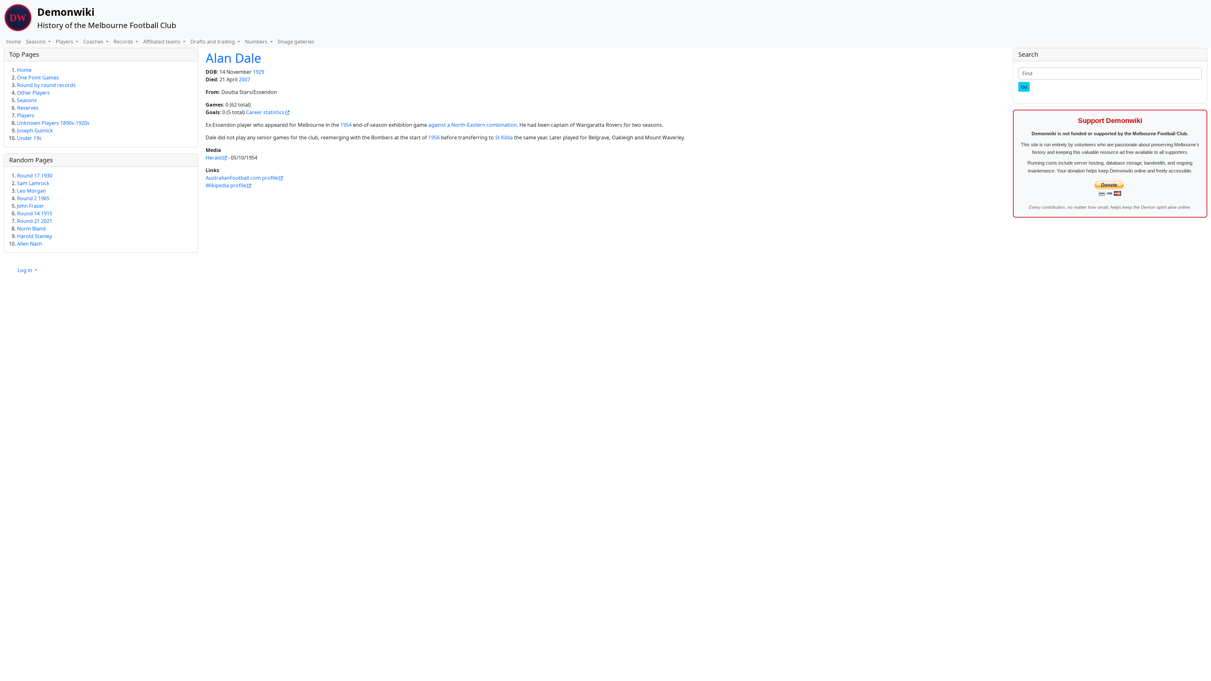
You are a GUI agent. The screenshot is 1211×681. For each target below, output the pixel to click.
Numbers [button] (257, 41)
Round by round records (46, 85)
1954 (346, 124)
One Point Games (38, 77)
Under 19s (29, 138)
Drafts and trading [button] (213, 41)
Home (13, 41)
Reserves (27, 107)
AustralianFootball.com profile (242, 177)
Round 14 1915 (34, 213)
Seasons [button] (36, 41)
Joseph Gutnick (35, 130)
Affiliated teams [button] (162, 41)
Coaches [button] (94, 41)
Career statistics (265, 112)
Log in (25, 270)
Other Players (33, 92)
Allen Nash (29, 243)
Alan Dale (233, 58)
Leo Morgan (31, 190)
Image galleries (296, 41)
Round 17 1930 (34, 175)
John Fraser (30, 205)
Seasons (27, 100)
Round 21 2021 (34, 221)
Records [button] (124, 41)
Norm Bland (31, 228)
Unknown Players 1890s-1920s (53, 122)
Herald (214, 157)
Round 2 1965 (33, 198)
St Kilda (504, 137)
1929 (258, 71)
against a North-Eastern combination (472, 124)
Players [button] (65, 41)
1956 (434, 137)
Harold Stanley (34, 236)
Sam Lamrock (33, 183)
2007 (244, 79)
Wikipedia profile (226, 185)
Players (25, 115)
